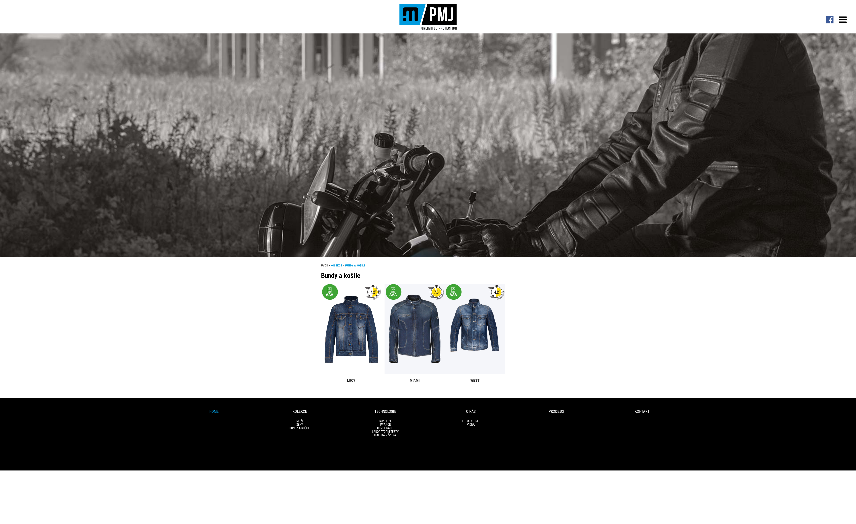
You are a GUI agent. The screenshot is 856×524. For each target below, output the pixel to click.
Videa (471, 424)
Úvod (324, 265)
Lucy (351, 380)
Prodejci (556, 411)
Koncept (385, 421)
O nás (471, 411)
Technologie (385, 411)
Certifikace (385, 428)
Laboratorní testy (385, 431)
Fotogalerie (470, 421)
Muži (299, 421)
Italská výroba (385, 435)
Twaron (385, 424)
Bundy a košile (354, 265)
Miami (415, 380)
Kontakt (642, 411)
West (474, 380)
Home (214, 411)
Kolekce (336, 265)
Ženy (299, 424)
